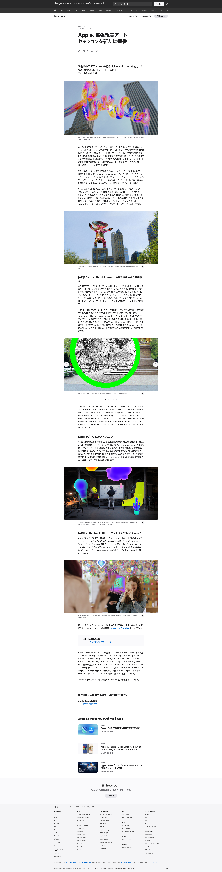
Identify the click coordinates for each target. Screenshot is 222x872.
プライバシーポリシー (93, 869)
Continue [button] (159, 4)
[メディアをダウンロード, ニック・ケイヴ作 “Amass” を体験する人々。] (142, 615)
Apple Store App (105, 830)
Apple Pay (57, 856)
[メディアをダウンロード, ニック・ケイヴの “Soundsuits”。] (142, 266)
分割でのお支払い (104, 839)
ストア (55, 814)
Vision (56, 830)
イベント (147, 847)
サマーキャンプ (103, 827)
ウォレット (56, 853)
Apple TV (80, 831)
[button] (132, 4)
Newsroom (60, 16)
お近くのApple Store (106, 814)
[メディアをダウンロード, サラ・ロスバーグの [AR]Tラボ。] (142, 522)
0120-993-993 (126, 862)
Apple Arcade (81, 838)
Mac (55, 817)
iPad (55, 820)
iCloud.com (80, 820)
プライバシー (148, 824)
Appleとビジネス (126, 814)
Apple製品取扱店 (86, 862)
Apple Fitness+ (81, 841)
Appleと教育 (125, 825)
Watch (56, 827)
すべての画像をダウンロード (98, 642)
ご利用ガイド (103, 848)
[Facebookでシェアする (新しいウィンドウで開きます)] (79, 51)
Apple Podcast (81, 844)
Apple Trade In (104, 836)
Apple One (80, 828)
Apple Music (81, 834)
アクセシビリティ (149, 814)
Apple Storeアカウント (83, 817)
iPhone (56, 824)
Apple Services (133, 16)
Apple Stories (146, 16)
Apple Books (81, 847)
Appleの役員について (151, 838)
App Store (80, 850)
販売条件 (110, 869)
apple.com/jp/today (120, 628)
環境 (146, 820)
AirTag (56, 839)
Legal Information (120, 869)
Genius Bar (103, 817)
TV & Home (58, 836)
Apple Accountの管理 (83, 814)
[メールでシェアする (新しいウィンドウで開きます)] (92, 51)
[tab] (105, 399)
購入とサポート (126, 828)
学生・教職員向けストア (128, 831)
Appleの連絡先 (149, 853)
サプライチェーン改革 (150, 827)
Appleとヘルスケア (127, 839)
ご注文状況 (102, 845)
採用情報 (147, 841)
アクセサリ (57, 842)
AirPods (56, 833)
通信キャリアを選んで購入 (106, 842)
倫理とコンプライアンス (152, 844)
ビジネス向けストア (127, 817)
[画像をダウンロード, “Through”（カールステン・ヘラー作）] (142, 393)
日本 (166, 869)
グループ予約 (103, 824)
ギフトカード (57, 845)
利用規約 (103, 869)
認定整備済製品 (104, 833)
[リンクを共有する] (97, 51)
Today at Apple (104, 820)
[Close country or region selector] (167, 4)
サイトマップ (131, 869)
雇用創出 (147, 850)
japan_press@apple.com (87, 704)
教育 (146, 817)
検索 (161, 16)
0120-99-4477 (152, 862)
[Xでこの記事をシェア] (88, 51)
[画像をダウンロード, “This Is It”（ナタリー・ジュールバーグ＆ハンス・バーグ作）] (48, 393)
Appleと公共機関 (127, 847)
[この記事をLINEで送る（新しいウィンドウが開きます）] (84, 51)
